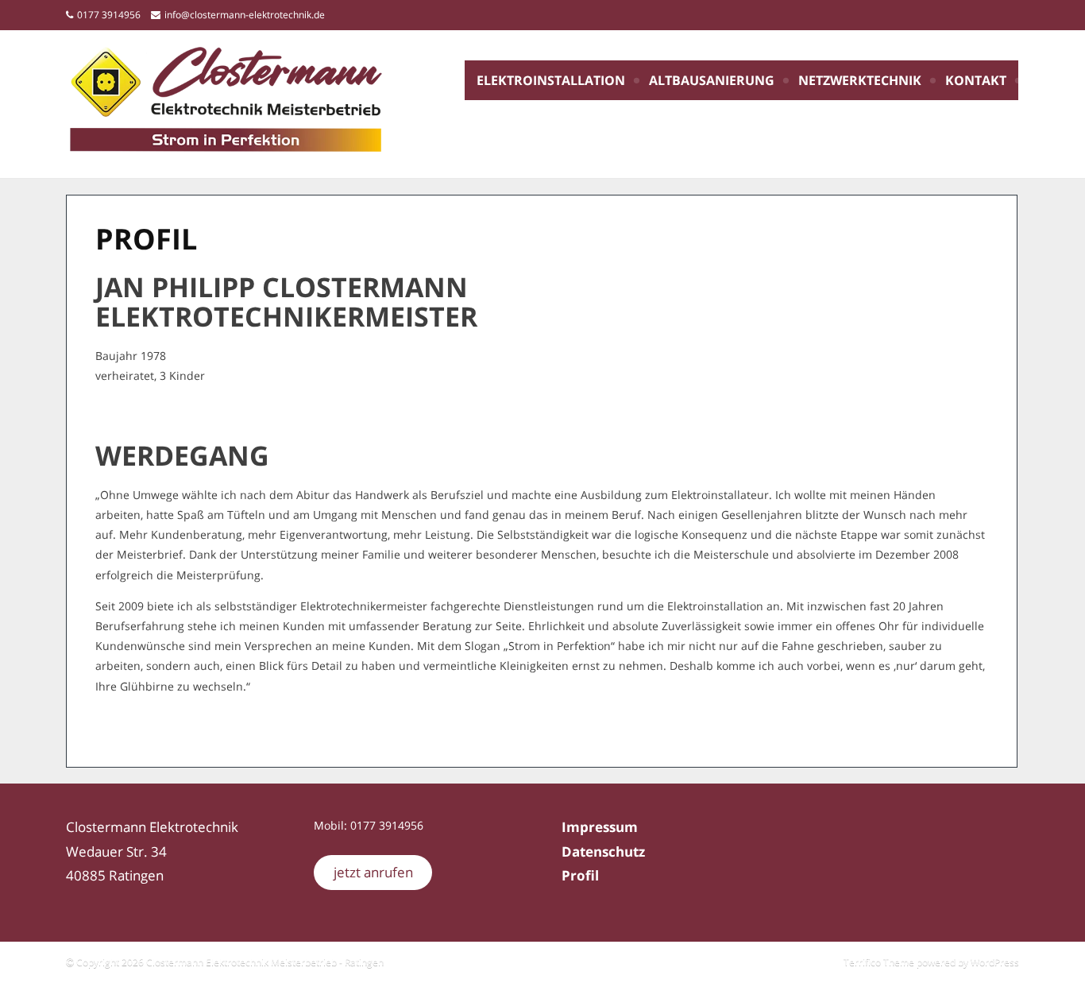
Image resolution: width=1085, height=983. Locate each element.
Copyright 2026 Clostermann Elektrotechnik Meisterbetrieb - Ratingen (229, 962)
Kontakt (975, 80)
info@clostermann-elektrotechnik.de (244, 14)
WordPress (995, 962)
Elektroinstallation (551, 80)
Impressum (600, 827)
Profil (580, 875)
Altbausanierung (711, 80)
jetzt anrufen (373, 872)
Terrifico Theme (879, 962)
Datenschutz (603, 851)
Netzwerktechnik (859, 80)
